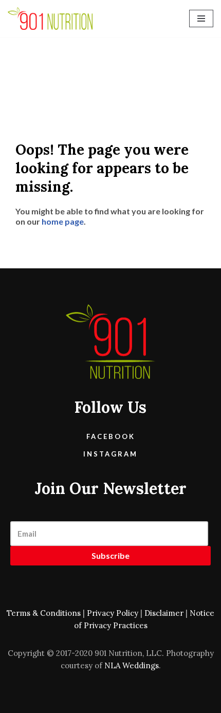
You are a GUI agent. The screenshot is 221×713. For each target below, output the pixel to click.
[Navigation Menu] (201, 18)
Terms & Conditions (44, 613)
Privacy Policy (112, 613)
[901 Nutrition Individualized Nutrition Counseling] (50, 18)
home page (63, 221)
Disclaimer (163, 613)
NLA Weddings (131, 665)
